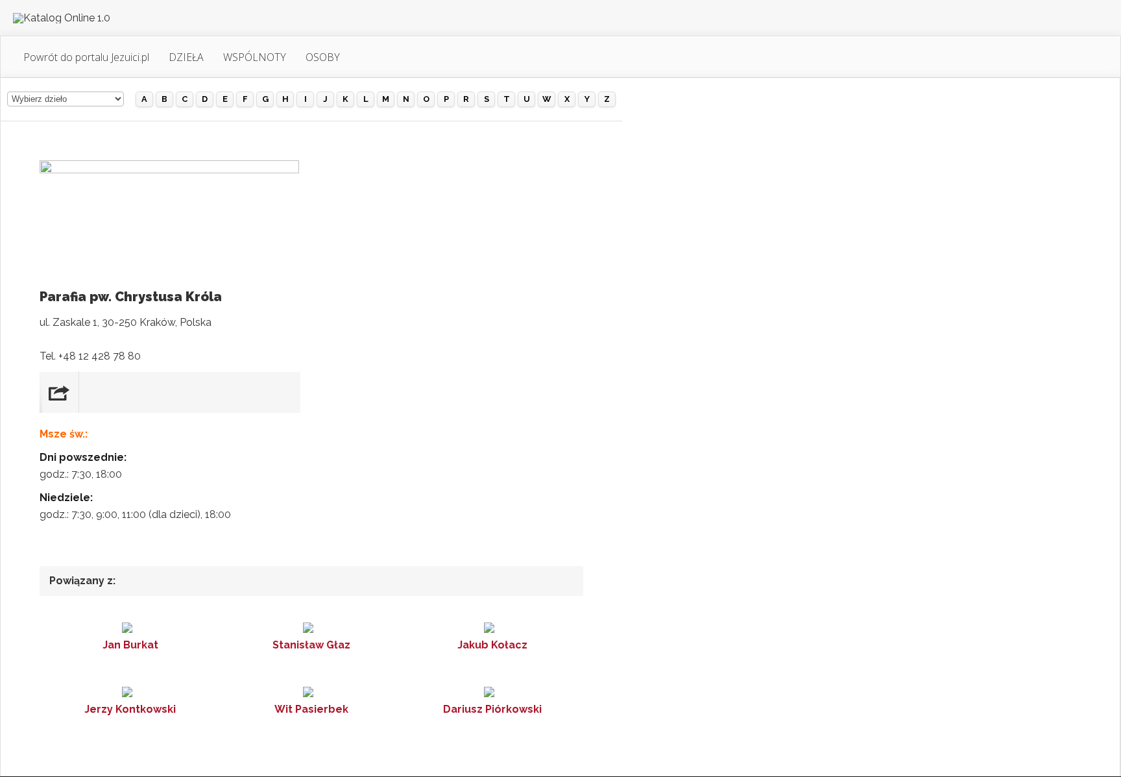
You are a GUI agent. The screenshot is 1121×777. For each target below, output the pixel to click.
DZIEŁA (186, 57)
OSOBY (323, 57)
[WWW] (59, 392)
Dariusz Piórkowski (492, 709)
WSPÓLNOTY (254, 57)
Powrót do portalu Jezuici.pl (86, 57)
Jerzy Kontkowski (130, 709)
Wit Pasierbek (311, 709)
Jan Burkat (130, 645)
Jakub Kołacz (492, 645)
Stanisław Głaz (311, 645)
